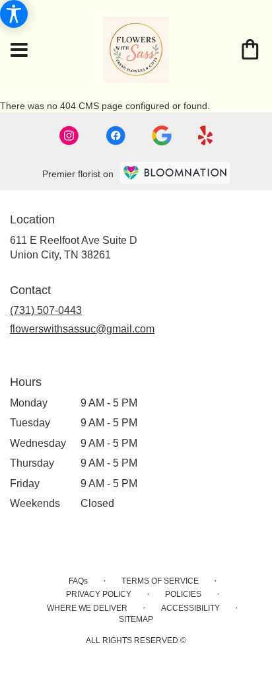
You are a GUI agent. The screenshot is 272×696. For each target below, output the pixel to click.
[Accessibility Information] (14, 14)
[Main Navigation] (19, 51)
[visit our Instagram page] (69, 135)
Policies (183, 594)
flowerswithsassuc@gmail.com (82, 328)
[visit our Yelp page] (205, 135)
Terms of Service (160, 581)
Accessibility (190, 608)
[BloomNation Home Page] (175, 173)
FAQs (78, 581)
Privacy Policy (98, 594)
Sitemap (136, 619)
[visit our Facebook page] (115, 135)
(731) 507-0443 (46, 310)
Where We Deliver (87, 608)
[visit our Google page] (162, 135)
